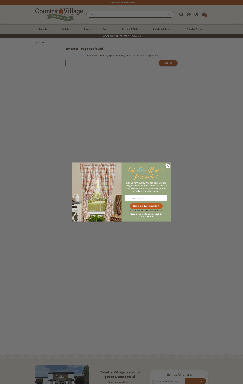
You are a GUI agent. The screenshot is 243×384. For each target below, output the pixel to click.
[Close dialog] (167, 166)
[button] (146, 206)
